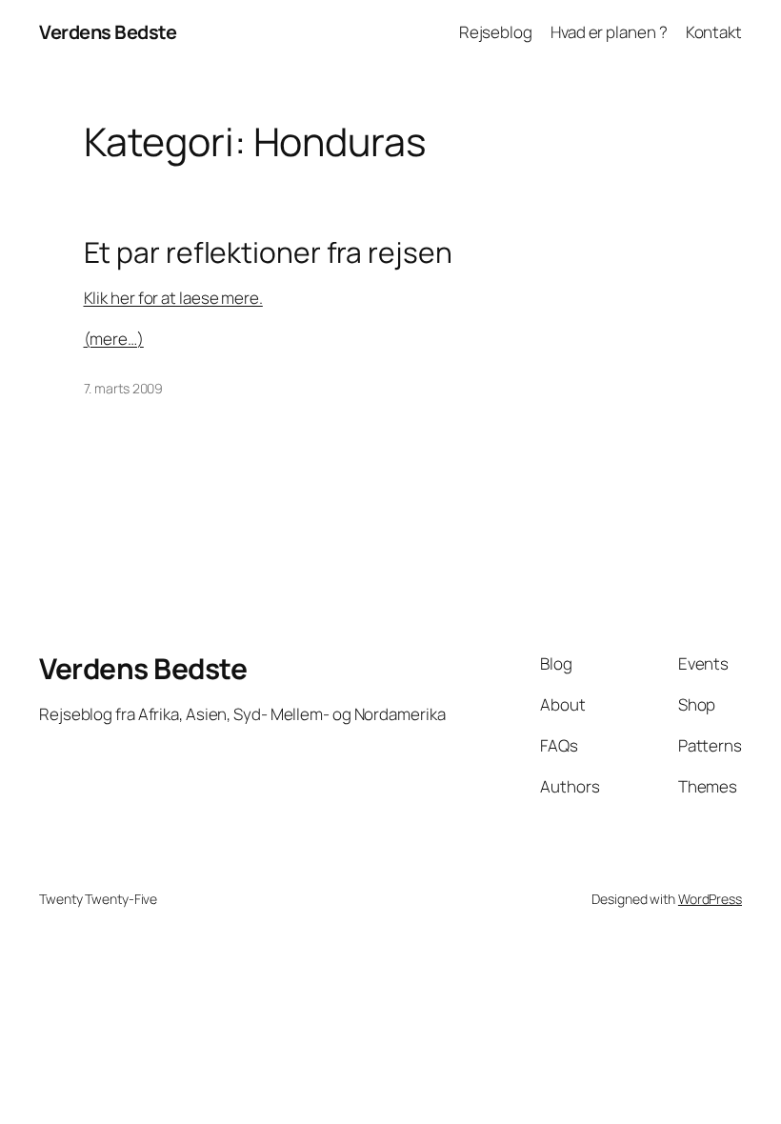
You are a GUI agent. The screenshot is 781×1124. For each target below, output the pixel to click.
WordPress (710, 899)
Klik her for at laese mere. (173, 298)
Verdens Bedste (107, 32)
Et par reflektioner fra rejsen (268, 252)
